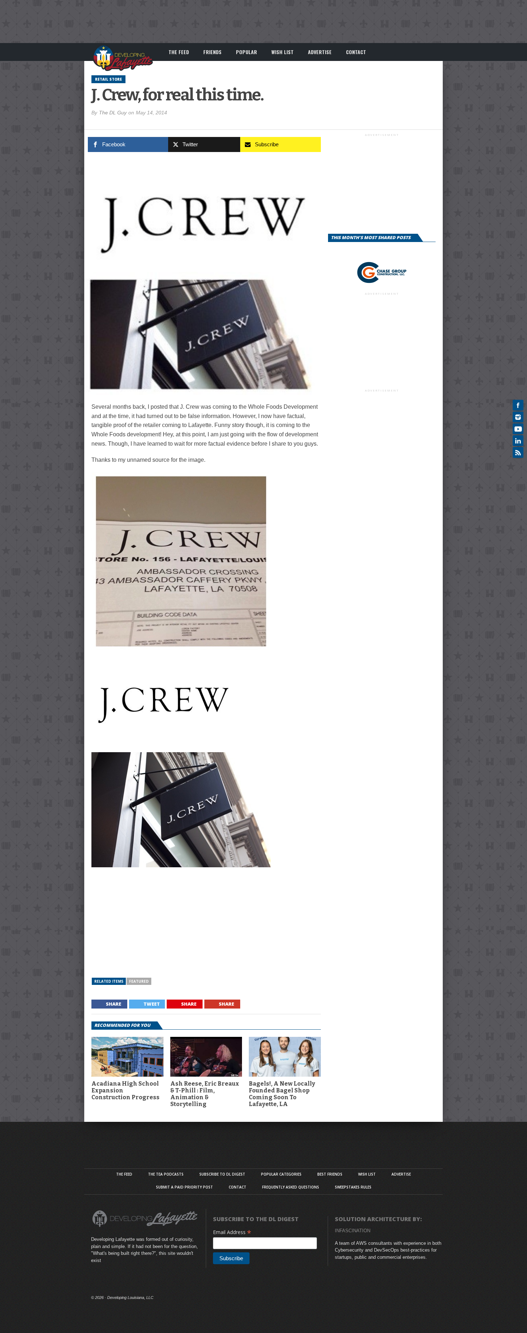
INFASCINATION (352, 1230)
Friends (212, 52)
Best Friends (329, 1174)
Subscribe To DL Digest (222, 1174)
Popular (246, 52)
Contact (356, 52)
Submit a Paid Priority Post (184, 1187)
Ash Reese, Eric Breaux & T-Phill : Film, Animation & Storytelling (204, 1094)
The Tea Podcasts (166, 1174)
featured (139, 981)
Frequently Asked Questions (290, 1187)
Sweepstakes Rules (353, 1187)
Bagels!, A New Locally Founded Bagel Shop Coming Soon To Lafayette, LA (282, 1094)
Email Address (232, 1232)
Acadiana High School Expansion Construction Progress (125, 1090)
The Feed (178, 52)
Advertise (320, 52)
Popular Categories (281, 1174)
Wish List (282, 52)
